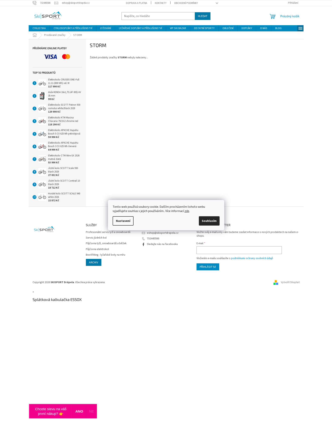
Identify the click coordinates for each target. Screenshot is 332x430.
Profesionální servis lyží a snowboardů (108, 232)
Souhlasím (209, 221)
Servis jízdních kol (96, 238)
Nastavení (123, 221)
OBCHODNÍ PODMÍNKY (186, 3)
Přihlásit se (208, 266)
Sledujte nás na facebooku (162, 244)
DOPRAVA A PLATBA (136, 3)
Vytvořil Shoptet (290, 282)
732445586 (153, 238)
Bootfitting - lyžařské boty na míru (105, 255)
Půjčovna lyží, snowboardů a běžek (106, 243)
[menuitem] (39, 28)
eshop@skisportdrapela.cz (163, 233)
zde (187, 211)
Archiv (93, 262)
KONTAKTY (160, 3)
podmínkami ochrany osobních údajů (252, 258)
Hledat (202, 16)
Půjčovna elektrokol (97, 249)
